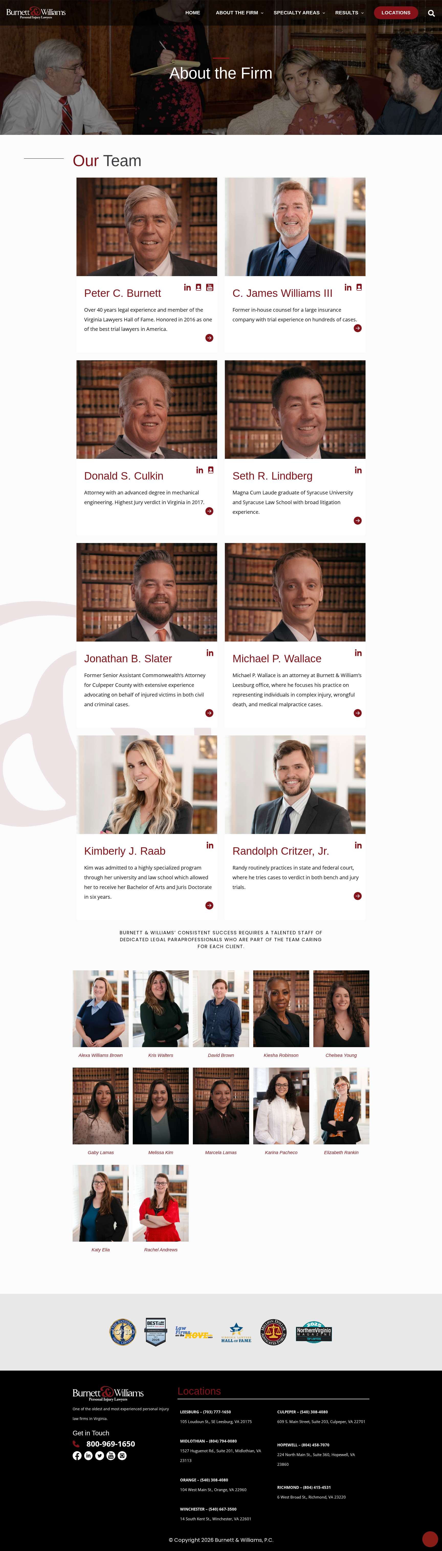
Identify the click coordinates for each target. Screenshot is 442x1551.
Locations (396, 12)
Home (192, 12)
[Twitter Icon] (99, 1455)
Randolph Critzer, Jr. (281, 851)
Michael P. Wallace (277, 659)
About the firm (237, 12)
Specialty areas (297, 12)
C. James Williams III (283, 293)
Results (346, 12)
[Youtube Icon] (110, 1455)
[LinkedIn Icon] (88, 1455)
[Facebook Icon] (77, 1455)
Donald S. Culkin (123, 476)
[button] (431, 13)
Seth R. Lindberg (273, 476)
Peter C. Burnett (122, 293)
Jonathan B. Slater (128, 659)
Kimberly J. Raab (124, 851)
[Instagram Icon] (122, 1455)
